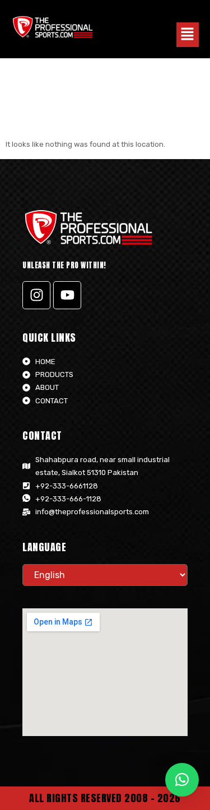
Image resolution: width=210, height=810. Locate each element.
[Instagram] (36, 295)
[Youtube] (67, 295)
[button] (187, 34)
